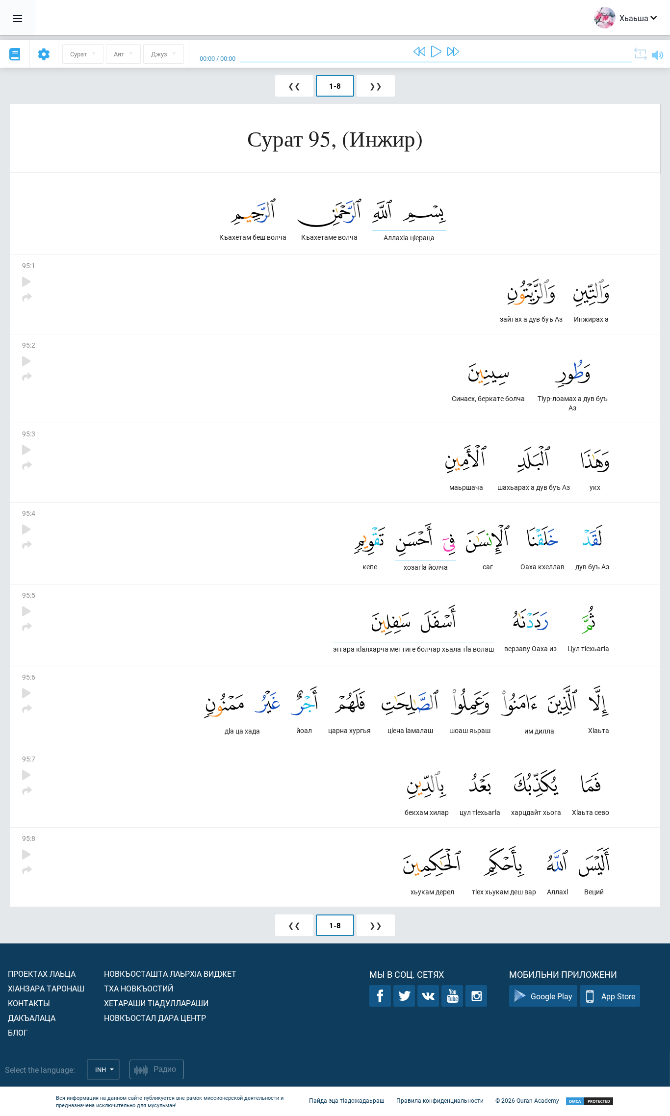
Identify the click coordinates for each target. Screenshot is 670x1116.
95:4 (28, 513)
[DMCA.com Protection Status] (589, 1101)
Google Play (551, 996)
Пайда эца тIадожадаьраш (347, 1100)
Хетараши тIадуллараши (156, 1003)
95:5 (28, 595)
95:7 (28, 758)
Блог (18, 1032)
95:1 (28, 265)
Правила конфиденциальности (440, 1100)
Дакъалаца (31, 1018)
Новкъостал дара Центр (155, 1018)
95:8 (28, 838)
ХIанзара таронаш (46, 988)
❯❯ (375, 86)
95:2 (28, 345)
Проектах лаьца (42, 973)
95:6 (28, 677)
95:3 (28, 433)
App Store (618, 996)
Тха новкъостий (138, 988)
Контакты (29, 1003)
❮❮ (294, 86)
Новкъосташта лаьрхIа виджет (170, 973)
